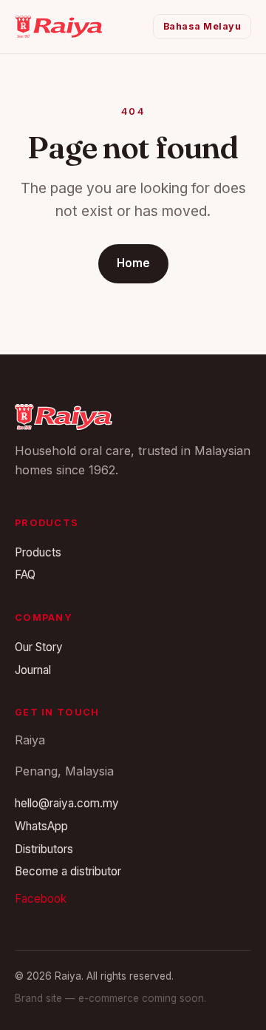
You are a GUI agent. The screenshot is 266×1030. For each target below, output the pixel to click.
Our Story (39, 647)
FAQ (25, 575)
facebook (40, 899)
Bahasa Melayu (202, 26)
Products (38, 552)
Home (133, 263)
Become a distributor (68, 871)
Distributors (44, 849)
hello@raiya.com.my (67, 803)
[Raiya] (59, 26)
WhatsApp (41, 826)
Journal (33, 670)
